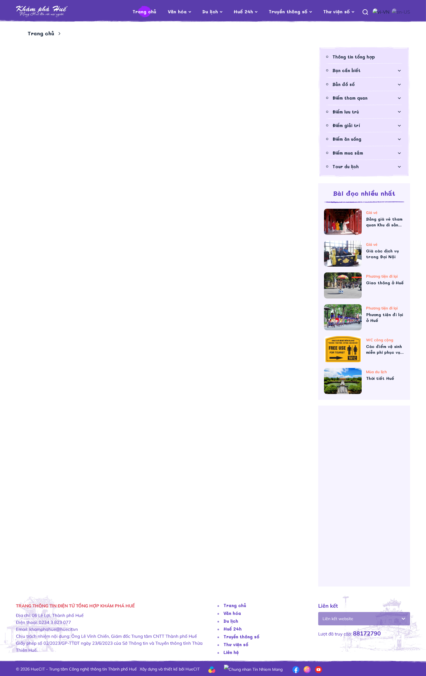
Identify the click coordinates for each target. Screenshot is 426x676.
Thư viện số (336, 11)
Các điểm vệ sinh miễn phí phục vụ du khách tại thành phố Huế (384, 349)
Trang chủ (144, 11)
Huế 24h (243, 11)
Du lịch (210, 11)
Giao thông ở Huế (385, 282)
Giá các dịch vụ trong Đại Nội (382, 253)
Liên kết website (338, 618)
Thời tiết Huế (380, 378)
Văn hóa (177, 11)
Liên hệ (231, 652)
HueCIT (192, 669)
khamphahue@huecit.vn (53, 629)
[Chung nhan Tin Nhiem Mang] (253, 669)
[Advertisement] (364, 498)
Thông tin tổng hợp (353, 57)
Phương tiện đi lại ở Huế (384, 317)
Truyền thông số (288, 11)
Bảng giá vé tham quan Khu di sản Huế (384, 222)
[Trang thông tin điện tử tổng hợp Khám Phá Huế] (50, 12)
